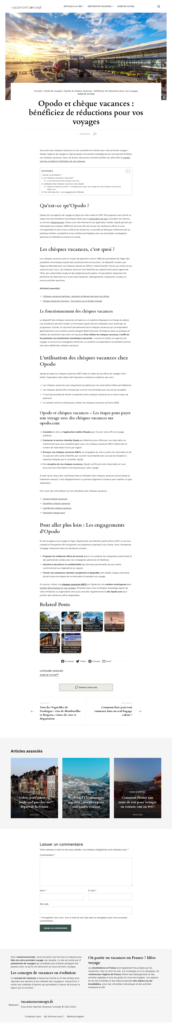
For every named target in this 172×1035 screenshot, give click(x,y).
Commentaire (47, 855)
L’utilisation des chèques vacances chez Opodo (63, 184)
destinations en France (104, 967)
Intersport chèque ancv (54, 512)
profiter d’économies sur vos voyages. (58, 588)
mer (119, 971)
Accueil (38, 91)
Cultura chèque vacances (55, 499)
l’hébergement (57, 222)
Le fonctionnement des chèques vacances (63, 181)
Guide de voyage (125, 6)
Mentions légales (75, 1016)
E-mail (92, 890)
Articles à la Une (73, 6)
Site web (44, 904)
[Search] (158, 6)
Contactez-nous (33, 1016)
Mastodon (14, 1004)
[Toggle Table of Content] (126, 171)
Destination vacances (99, 6)
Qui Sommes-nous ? (54, 1016)
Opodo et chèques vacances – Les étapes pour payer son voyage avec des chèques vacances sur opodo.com (84, 188)
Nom (43, 890)
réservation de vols (98, 218)
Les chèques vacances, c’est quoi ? (58, 178)
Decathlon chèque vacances (56, 503)
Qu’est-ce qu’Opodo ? (52, 175)
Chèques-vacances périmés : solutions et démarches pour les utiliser (76, 296)
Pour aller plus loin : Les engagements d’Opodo (63, 192)
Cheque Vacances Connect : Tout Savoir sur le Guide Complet (72, 301)
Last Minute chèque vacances (57, 508)
